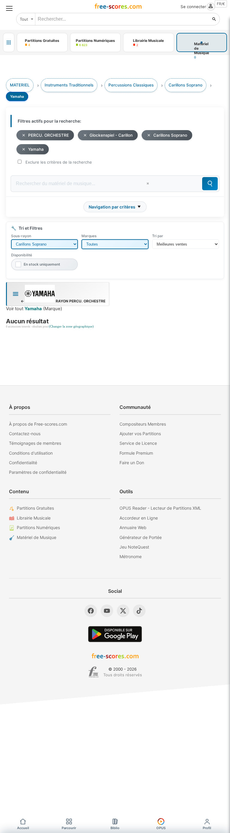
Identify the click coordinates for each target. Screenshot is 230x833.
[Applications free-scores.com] (8, 42)
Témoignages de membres (35, 443)
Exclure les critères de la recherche (58, 162)
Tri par (157, 236)
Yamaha (36, 149)
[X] (123, 610)
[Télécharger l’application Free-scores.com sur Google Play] (115, 634)
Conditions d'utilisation (31, 453)
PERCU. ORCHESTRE (48, 135)
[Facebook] (90, 610)
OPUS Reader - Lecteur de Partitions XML (160, 508)
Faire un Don (131, 462)
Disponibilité (21, 255)
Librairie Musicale (34, 517)
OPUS (161, 828)
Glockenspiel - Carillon (111, 135)
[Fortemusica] (93, 672)
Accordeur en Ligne (138, 517)
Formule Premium (136, 453)
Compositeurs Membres (142, 424)
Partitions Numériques (38, 527)
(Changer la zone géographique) (71, 326)
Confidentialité (23, 462)
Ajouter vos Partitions (140, 433)
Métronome (130, 556)
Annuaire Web (132, 527)
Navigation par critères (112, 206)
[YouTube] (107, 610)
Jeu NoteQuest (134, 546)
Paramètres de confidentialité (37, 472)
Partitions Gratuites (35, 508)
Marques (88, 236)
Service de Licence (138, 443)
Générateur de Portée (140, 537)
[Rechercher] (214, 19)
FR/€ (221, 3)
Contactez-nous (24, 433)
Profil (207, 828)
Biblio (115, 828)
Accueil (23, 828)
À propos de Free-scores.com (38, 424)
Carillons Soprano (170, 135)
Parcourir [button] (69, 828)
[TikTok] (139, 610)
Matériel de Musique (36, 537)
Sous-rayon (21, 236)
